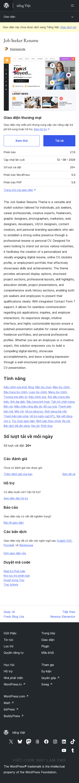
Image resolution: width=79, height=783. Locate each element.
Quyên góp (50, 678)
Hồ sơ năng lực (34, 411)
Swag (47, 684)
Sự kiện (46, 671)
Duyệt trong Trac (14, 580)
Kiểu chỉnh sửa (37, 396)
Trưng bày (48, 633)
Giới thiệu (10, 633)
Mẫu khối (47, 652)
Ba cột (66, 421)
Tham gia (47, 665)
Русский (9, 545)
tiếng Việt (18, 732)
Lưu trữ (8, 646)
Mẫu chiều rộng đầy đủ (28, 406)
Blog (31, 387)
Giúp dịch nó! (68, 27)
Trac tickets (11, 584)
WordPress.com (16, 696)
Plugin (45, 646)
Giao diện (9, 16)
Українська (26, 545)
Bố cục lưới (50, 406)
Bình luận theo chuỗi (48, 421)
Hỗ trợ (8, 671)
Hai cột (35, 425)
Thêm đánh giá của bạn (18, 474)
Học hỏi (9, 665)
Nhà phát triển (13, 678)
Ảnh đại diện (17, 401)
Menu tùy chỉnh (57, 392)
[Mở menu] (73, 5)
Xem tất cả (68, 474)
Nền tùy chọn (43, 387)
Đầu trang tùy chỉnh (15, 392)
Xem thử (21, 140)
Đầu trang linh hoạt (38, 401)
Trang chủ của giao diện (18, 189)
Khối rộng (46, 425)
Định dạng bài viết (56, 411)
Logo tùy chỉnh (38, 392)
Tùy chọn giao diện (23, 421)
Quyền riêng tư (14, 652)
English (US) (64, 540)
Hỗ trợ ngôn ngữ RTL (42, 416)
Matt (9, 703)
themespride (17, 49)
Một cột (19, 411)
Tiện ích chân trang (62, 401)
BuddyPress (14, 716)
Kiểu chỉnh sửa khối (15, 387)
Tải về (59, 140)
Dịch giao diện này (15, 553)
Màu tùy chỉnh (61, 387)
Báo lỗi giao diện (14, 522)
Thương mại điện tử (15, 396)
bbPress (11, 709)
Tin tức (8, 640)
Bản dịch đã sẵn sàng (17, 425)
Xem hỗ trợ (40, 129)
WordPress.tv (15, 684)
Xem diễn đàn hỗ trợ (16, 498)
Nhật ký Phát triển (14, 571)
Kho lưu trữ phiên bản (17, 575)
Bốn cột (8, 406)
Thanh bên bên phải (16, 416)
